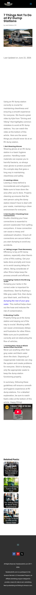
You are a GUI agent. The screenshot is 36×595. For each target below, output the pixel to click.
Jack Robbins (9, 25)
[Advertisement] (18, 80)
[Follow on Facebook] (14, 553)
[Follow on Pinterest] (18, 553)
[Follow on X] (22, 553)
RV (15, 25)
